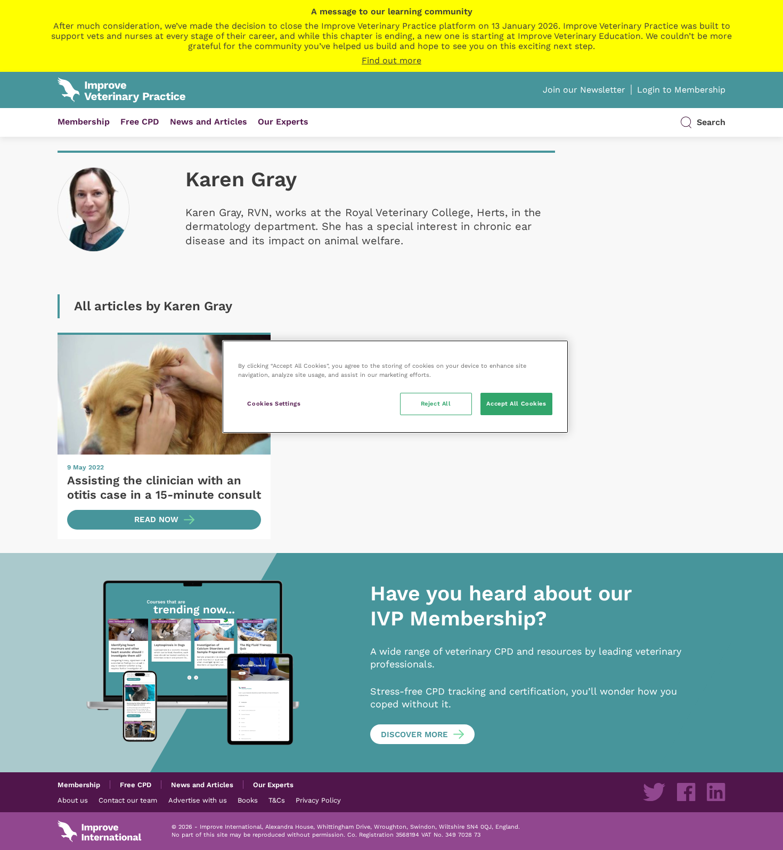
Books (248, 800)
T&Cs (276, 800)
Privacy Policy (318, 800)
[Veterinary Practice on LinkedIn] (716, 792)
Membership (84, 122)
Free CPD (139, 122)
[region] (395, 386)
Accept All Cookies (516, 403)
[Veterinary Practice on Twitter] (654, 792)
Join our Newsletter (584, 90)
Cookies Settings (273, 403)
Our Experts (283, 122)
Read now (156, 519)
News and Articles (208, 122)
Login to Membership (681, 90)
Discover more (414, 734)
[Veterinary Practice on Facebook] (686, 792)
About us (73, 800)
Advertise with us (197, 800)
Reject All (436, 403)
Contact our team (128, 800)
